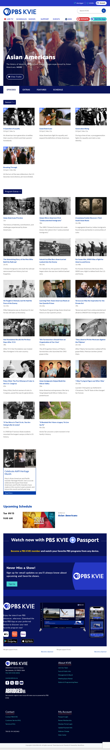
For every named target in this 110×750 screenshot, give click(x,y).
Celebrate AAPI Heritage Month (17, 472)
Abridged (79, 3)
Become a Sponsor (47, 652)
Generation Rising (82, 129)
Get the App (100, 19)
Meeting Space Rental (65, 678)
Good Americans (45, 129)
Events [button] (56, 19)
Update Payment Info (65, 728)
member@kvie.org (11, 678)
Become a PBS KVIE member (25, 551)
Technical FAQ (10, 724)
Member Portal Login (65, 724)
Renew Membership (65, 720)
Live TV (10, 19)
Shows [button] (32, 19)
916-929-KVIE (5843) (12, 673)
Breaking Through (10, 167)
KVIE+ (91, 3)
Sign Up (12, 584)
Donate (84, 19)
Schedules (21, 19)
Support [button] (45, 19)
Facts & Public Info (64, 671)
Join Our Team (63, 668)
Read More (8, 493)
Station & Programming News (68, 682)
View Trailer (16, 77)
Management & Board (65, 675)
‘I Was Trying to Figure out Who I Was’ (89, 381)
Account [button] (102, 3)
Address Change (63, 731)
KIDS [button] (70, 19)
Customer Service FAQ (13, 720)
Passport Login (63, 717)
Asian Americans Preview (13, 218)
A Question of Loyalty (11, 129)
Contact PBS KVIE (11, 717)
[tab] (26, 89)
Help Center (62, 735)
